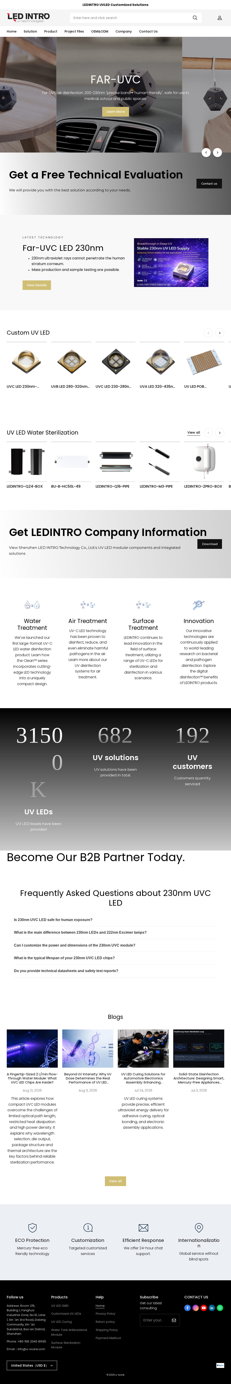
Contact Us (148, 31)
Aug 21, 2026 (32, 1090)
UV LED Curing (61, 1322)
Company (124, 31)
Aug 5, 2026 (88, 1090)
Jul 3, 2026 (199, 1090)
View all (193, 432)
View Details (37, 285)
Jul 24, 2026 (143, 1090)
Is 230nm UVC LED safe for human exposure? (53, 920)
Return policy (105, 1322)
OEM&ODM (99, 31)
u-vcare (119, 1375)
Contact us (209, 183)
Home (11, 31)
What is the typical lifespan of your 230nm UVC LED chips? (64, 958)
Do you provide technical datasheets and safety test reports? (66, 971)
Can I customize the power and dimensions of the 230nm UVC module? (74, 945)
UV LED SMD (60, 1306)
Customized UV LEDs (66, 1313)
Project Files (74, 31)
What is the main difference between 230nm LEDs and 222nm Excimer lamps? (80, 932)
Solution (30, 31)
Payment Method (108, 1338)
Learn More (115, 114)
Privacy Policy (105, 1313)
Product (50, 31)
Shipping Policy (107, 1330)
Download (210, 544)
